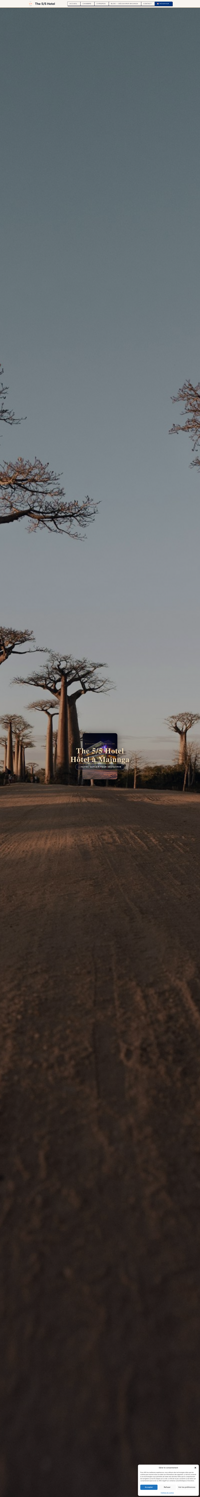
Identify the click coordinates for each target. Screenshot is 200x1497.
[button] (195, 1468)
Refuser (167, 1487)
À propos (101, 3)
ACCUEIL (73, 3)
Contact (147, 3)
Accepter (149, 1487)
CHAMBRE (87, 3)
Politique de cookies (167, 1493)
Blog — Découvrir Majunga (124, 3)
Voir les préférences (186, 1487)
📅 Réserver (163, 3)
